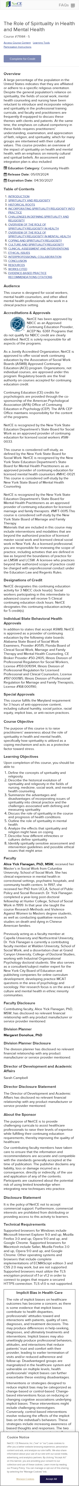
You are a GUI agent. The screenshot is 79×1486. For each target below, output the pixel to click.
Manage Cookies (25, 1479)
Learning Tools (41, 42)
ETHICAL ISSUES (19, 253)
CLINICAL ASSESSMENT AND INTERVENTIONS (38, 249)
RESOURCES (16, 265)
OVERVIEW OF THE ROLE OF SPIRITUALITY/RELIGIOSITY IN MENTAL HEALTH (39, 234)
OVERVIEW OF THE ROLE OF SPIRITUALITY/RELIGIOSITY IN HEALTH (33, 226)
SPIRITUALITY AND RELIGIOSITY (29, 200)
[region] (39, 1459)
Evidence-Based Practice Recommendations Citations (30, 275)
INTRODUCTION (18, 196)
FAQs (64, 5)
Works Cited (17, 269)
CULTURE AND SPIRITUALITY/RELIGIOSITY (36, 245)
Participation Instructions (17, 47)
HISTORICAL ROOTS (21, 205)
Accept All (51, 1479)
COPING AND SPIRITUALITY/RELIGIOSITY (35, 240)
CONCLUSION (17, 261)
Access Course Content (17, 42)
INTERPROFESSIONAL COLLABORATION (34, 257)
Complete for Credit (22, 59)
